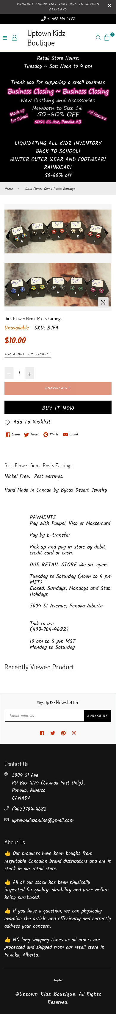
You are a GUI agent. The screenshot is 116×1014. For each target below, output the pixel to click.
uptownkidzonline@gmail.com (43, 821)
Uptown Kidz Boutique (46, 38)
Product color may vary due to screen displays (58, 6)
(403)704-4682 (29, 809)
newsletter (58, 702)
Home (8, 189)
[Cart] (106, 37)
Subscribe (97, 716)
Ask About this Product (28, 354)
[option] (58, 257)
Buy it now (58, 408)
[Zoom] (103, 302)
